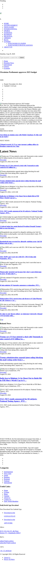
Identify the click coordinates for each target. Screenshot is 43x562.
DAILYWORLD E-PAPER (17, 43)
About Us (7, 498)
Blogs (6, 494)
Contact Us (7, 499)
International (8, 65)
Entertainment (8, 472)
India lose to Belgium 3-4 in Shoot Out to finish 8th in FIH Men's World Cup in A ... (21, 379)
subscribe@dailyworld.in (8, 543)
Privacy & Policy (9, 559)
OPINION (7, 38)
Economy (7, 68)
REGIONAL (8, 36)
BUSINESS (8, 34)
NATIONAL (8, 32)
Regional (7, 479)
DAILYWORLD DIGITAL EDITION (20, 45)
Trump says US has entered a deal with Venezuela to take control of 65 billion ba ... (21, 338)
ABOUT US (8, 47)
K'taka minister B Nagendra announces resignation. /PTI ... (20, 285)
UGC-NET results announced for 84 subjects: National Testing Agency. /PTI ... (18, 400)
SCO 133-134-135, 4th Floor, (9, 531)
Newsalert (3, 160)
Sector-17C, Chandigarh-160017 (10, 533)
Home (6, 61)
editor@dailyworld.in (7, 541)
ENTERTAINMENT (11, 25)
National (6, 481)
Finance (6, 66)
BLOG (6, 40)
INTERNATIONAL (10, 29)
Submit (22, 57)
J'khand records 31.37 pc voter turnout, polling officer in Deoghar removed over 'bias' (19, 145)
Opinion (6, 496)
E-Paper (6, 492)
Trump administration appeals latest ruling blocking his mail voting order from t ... (21, 358)
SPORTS (7, 31)
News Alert (7, 473)
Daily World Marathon (11, 501)
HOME (6, 23)
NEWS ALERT (9, 27)
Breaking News (9, 63)
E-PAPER (7, 41)
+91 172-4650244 (5, 551)
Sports (6, 475)
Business (7, 477)
